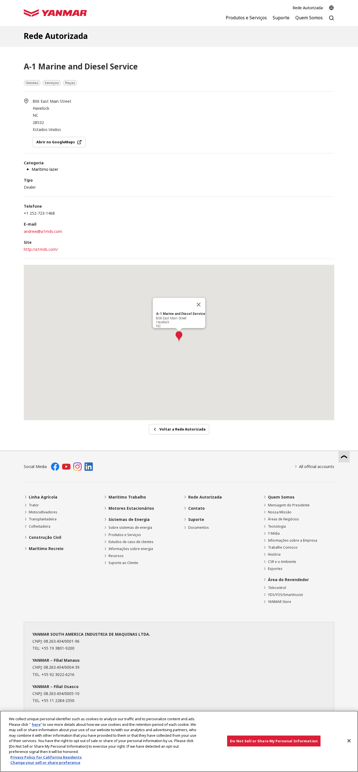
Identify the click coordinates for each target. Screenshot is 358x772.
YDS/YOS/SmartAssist (285, 594)
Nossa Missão (279, 512)
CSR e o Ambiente (282, 561)
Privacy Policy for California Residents (46, 757)
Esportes (275, 568)
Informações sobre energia (131, 548)
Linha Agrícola (43, 497)
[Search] (331, 21)
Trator (34, 505)
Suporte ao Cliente (123, 562)
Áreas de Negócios (283, 519)
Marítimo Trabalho (127, 497)
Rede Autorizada (308, 7)
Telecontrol (277, 587)
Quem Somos (281, 497)
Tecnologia (277, 526)
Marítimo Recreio (46, 548)
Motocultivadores (43, 512)
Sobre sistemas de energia (130, 527)
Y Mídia (274, 533)
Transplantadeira (42, 519)
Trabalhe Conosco (283, 547)
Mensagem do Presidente (289, 505)
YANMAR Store (279, 601)
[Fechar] (198, 304)
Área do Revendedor (288, 579)
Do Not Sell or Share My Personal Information (274, 740)
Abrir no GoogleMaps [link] (55, 142)
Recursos (116, 555)
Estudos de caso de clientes (131, 541)
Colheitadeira (39, 526)
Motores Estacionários (131, 508)
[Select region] (331, 7)
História (274, 554)
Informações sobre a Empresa (292, 540)
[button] (179, 337)
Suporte (196, 519)
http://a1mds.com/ (41, 249)
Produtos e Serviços (125, 534)
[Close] (349, 740)
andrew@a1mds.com (43, 231)
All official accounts (316, 466)
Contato (196, 508)
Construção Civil (45, 537)
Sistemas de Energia (129, 519)
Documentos (198, 527)
